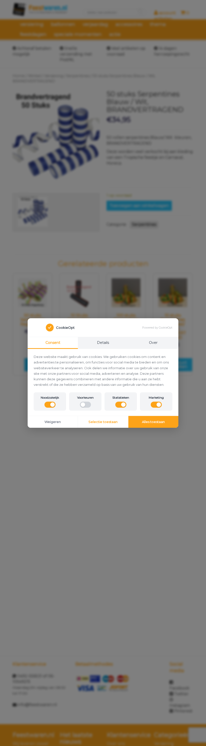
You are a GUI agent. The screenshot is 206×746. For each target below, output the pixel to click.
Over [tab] (153, 342)
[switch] (50, 405)
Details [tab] (103, 342)
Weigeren (52, 422)
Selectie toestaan (103, 422)
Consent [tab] (52, 342)
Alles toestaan (153, 422)
